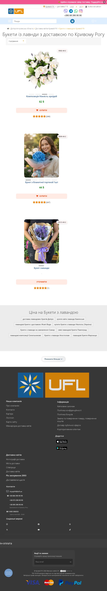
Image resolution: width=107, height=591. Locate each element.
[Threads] (70, 524)
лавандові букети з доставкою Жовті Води (33, 324)
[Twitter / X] (7, 530)
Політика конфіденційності (69, 410)
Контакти (10, 409)
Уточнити (42, 282)
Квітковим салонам (66, 406)
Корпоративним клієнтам (68, 429)
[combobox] (16, 41)
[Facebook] (39, 524)
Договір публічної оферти (69, 425)
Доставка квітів (13, 471)
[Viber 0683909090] (66, 12)
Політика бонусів (65, 414)
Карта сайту (11, 422)
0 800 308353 (14, 511)
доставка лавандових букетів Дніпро (38, 319)
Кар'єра (9, 413)
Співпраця (11, 467)
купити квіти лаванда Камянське (70, 319)
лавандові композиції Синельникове (25, 335)
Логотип (10, 417)
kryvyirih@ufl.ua (16, 491)
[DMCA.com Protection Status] (66, 571)
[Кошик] (72, 21)
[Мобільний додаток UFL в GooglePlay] (62, 448)
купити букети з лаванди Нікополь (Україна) (73, 324)
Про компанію (12, 405)
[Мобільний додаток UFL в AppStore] (62, 441)
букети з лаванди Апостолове (57, 335)
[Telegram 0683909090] (71, 12)
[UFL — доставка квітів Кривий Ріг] (16, 11)
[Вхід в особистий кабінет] (86, 6)
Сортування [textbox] (13, 41)
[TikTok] (70, 530)
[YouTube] (39, 530)
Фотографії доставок (15, 459)
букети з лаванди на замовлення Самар (37, 329)
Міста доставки (13, 463)
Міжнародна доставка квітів (18, 426)
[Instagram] (80, 12)
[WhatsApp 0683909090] (76, 12)
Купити (43, 110)
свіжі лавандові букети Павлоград (72, 329)
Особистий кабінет (94, 6)
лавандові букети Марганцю (85, 335)
